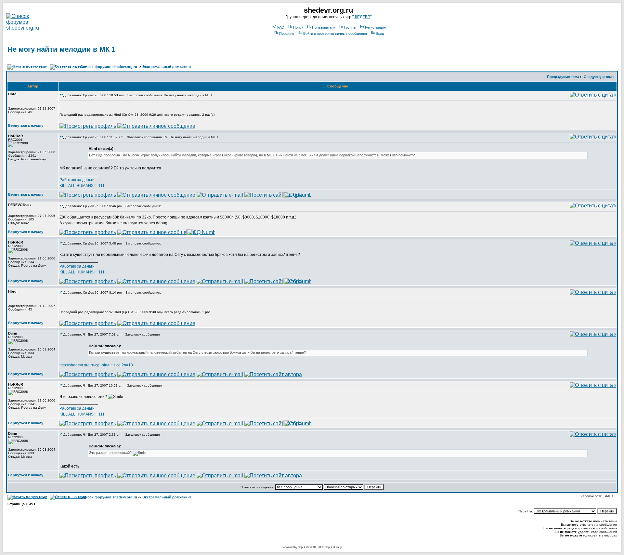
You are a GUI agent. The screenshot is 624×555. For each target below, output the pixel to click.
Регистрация (375, 27)
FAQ (280, 27)
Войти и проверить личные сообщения (335, 33)
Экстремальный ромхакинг (166, 67)
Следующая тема (599, 77)
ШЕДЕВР (362, 17)
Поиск (298, 27)
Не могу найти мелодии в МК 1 (61, 49)
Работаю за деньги (77, 180)
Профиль (286, 33)
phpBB (302, 547)
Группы (350, 27)
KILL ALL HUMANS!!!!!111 (82, 185)
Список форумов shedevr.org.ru (108, 67)
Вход (380, 33)
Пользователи (323, 27)
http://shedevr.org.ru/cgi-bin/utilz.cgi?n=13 (96, 365)
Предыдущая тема (563, 77)
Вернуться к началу (25, 125)
